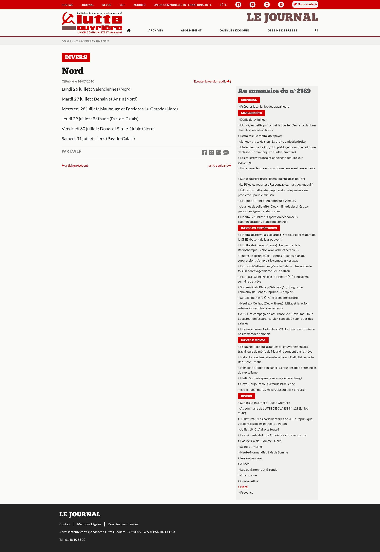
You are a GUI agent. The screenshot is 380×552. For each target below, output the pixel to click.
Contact (64, 524)
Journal (88, 5)
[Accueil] (129, 30)
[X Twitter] (253, 5)
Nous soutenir (307, 4)
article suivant (218, 165)
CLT (122, 5)
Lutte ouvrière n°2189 (86, 40)
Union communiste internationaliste (183, 5)
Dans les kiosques (235, 30)
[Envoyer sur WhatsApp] (218, 152)
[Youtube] (267, 5)
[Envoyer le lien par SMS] (226, 152)
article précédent (76, 165)
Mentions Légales (89, 524)
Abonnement (191, 30)
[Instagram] (281, 5)
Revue (106, 5)
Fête (223, 5)
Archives (155, 30)
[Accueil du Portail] (92, 23)
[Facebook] (238, 5)
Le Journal (282, 18)
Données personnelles (123, 524)
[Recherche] (316, 30)
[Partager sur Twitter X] (211, 152)
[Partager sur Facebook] (204, 152)
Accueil (66, 40)
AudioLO (139, 5)
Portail (67, 5)
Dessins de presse (282, 30)
